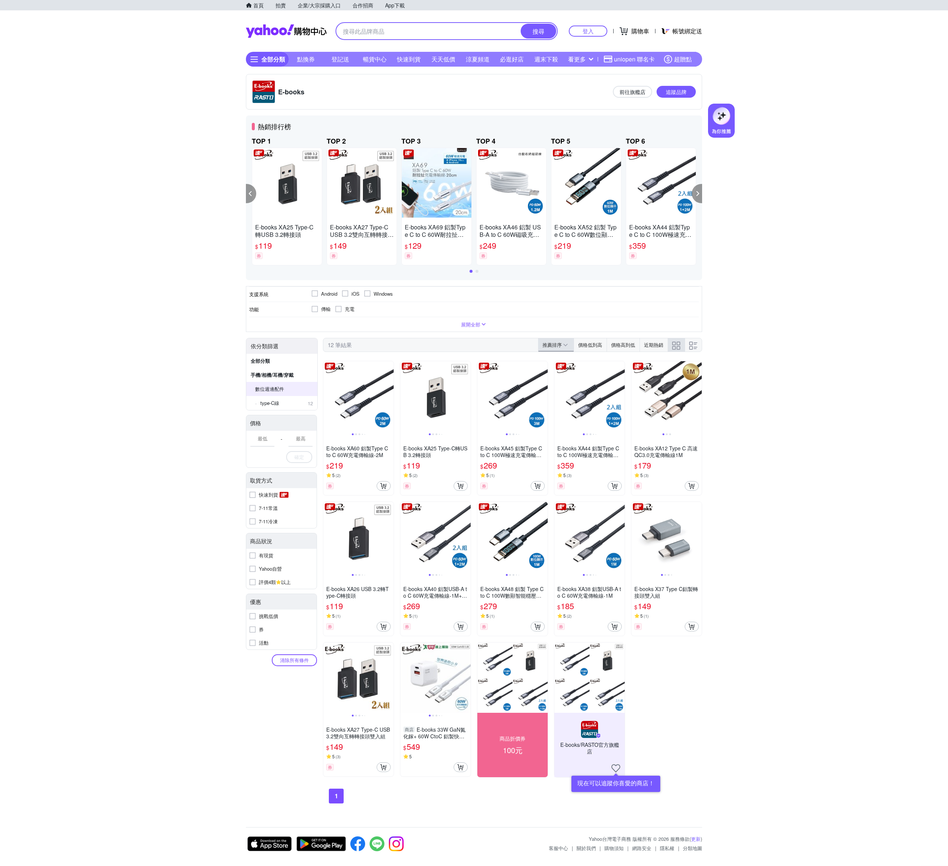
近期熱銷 (653, 344)
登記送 (340, 59)
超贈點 (683, 59)
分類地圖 (692, 848)
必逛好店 (512, 59)
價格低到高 (590, 344)
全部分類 (260, 360)
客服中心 (558, 848)
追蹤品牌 (676, 91)
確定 (299, 456)
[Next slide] (389, 396)
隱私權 (667, 848)
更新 (696, 838)
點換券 (306, 59)
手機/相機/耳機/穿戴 (272, 374)
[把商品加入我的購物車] (384, 486)
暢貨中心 (375, 59)
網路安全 (641, 848)
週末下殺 (546, 59)
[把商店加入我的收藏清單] (615, 768)
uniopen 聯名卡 (634, 59)
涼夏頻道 (478, 59)
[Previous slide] (328, 396)
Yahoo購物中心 (286, 31)
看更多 (577, 59)
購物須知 (614, 848)
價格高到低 (623, 344)
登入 (588, 31)
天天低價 (443, 59)
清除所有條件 (294, 660)
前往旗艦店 (632, 91)
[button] (251, 193)
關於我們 (586, 848)
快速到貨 (409, 59)
